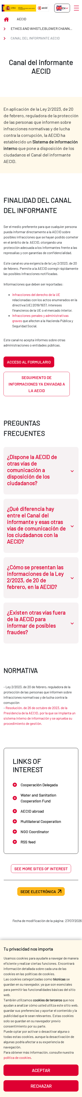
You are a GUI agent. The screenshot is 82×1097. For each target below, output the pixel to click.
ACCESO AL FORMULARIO (29, 362)
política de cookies (17, 1057)
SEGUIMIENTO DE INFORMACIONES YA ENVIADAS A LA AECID (37, 384)
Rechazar (41, 1086)
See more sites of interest (41, 868)
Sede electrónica (38, 891)
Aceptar (41, 1070)
